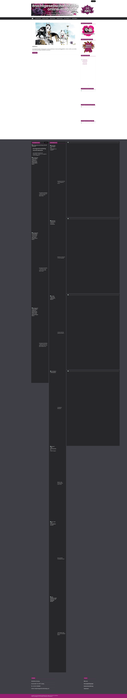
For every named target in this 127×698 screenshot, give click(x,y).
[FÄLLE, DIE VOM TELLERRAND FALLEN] (53, 558)
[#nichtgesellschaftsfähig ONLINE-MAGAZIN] (40, 146)
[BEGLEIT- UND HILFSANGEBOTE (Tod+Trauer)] (53, 483)
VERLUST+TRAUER (45, 18)
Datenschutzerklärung (88, 686)
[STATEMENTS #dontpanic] (53, 408)
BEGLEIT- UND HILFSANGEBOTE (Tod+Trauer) (60, 483)
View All (46, 142)
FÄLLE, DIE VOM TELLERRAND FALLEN (60, 558)
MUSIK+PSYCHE (52, 18)
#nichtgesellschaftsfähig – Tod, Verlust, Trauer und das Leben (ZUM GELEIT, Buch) (43, 269)
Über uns (86, 681)
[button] (77, 18)
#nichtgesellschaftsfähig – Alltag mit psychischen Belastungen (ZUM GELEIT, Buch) (43, 194)
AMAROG (34, 46)
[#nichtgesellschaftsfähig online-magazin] (32, 18)
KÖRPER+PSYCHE (59, 18)
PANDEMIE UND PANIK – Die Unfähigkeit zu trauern (61, 182)
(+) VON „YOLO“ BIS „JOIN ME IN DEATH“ (60, 333)
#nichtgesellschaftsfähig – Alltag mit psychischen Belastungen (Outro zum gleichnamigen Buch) (43, 345)
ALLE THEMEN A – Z (67, 18)
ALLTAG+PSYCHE (38, 18)
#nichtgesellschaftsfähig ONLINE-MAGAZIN (39, 149)
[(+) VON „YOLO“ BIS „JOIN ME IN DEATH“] (53, 333)
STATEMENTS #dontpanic (59, 408)
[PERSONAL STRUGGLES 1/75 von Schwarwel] (53, 257)
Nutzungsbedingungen (88, 683)
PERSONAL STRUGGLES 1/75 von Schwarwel (61, 257)
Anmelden (93, 1)
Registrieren (74, 18)
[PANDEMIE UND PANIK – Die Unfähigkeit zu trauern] (53, 182)
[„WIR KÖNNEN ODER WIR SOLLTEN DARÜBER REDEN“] (53, 634)
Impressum (86, 688)
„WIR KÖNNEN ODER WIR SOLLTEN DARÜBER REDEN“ (61, 633)
